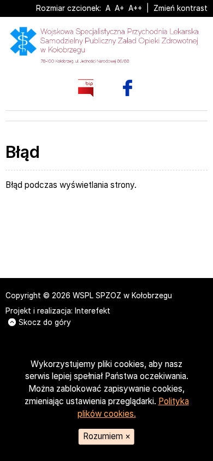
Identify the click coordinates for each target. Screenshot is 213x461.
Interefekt (92, 310)
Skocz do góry (45, 322)
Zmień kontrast (180, 8)
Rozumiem (107, 436)
